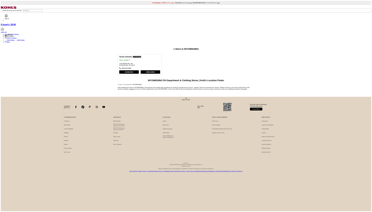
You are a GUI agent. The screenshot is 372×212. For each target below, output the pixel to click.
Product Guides (68, 148)
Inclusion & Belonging (267, 125)
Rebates (66, 140)
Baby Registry (117, 121)
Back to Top (186, 99)
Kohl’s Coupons (117, 144)
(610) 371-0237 (126, 68)
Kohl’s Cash (67, 152)
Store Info (129, 72)
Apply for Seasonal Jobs (268, 136)
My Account (166, 125)
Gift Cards (115, 140)
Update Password (167, 129)
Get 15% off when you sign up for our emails (119, 125)
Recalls (66, 144)
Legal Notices (133, 171)
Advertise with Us (266, 152)
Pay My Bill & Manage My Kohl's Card (222, 129)
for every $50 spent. (206, 2)
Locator (120, 84)
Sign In (164, 121)
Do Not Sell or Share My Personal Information (200, 171)
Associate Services (267, 140)
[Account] (6, 17)
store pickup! (183, 2)
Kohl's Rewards (216, 125)
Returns (66, 136)
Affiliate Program (266, 148)
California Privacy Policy (155, 171)
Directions (150, 72)
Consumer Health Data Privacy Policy (174, 171)
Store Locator (116, 136)
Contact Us (67, 121)
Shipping (66, 132)
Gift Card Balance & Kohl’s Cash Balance (168, 136)
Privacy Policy (142, 171)
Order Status (67, 125)
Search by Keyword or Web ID (12, 10)
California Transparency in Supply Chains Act (228, 171)
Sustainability (265, 129)
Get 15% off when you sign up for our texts (119, 128)
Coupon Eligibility (68, 129)
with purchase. (163, 2)
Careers (264, 132)
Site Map (115, 132)
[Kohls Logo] (9, 8)
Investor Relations (266, 144)
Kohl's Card (215, 121)
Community (265, 121)
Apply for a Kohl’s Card (218, 132)
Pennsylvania (128, 84)
